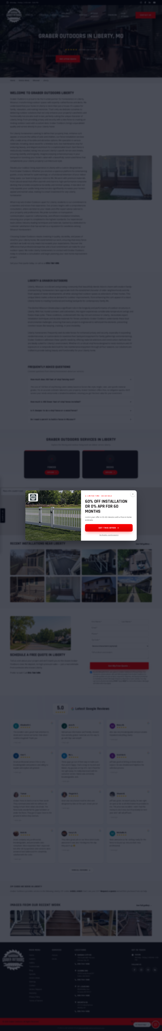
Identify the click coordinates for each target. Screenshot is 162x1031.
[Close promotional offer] (133, 494)
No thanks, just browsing (108, 535)
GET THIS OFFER (107, 527)
